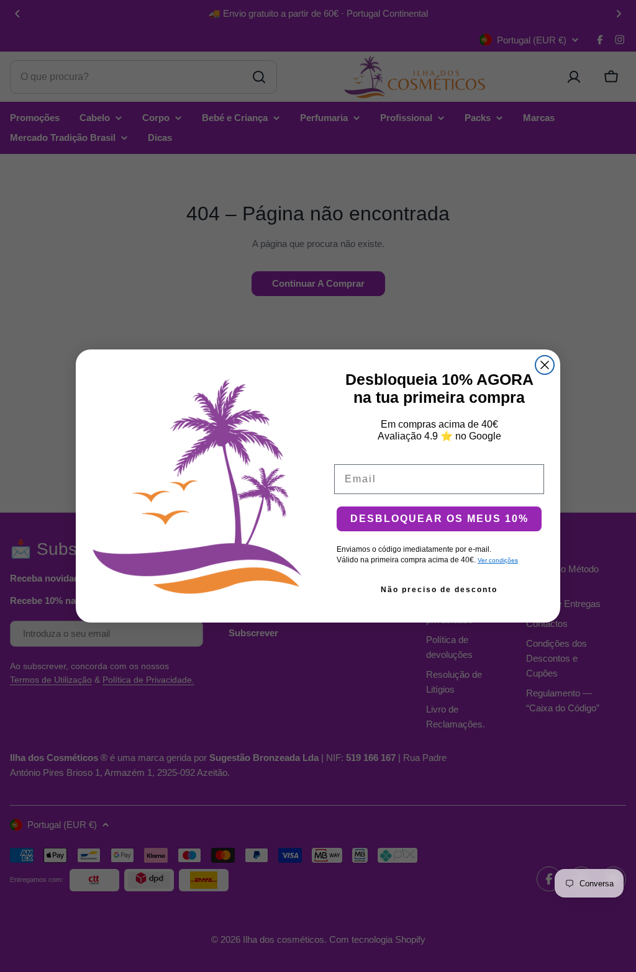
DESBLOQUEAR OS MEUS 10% (439, 518)
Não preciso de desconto (439, 589)
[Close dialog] (544, 365)
